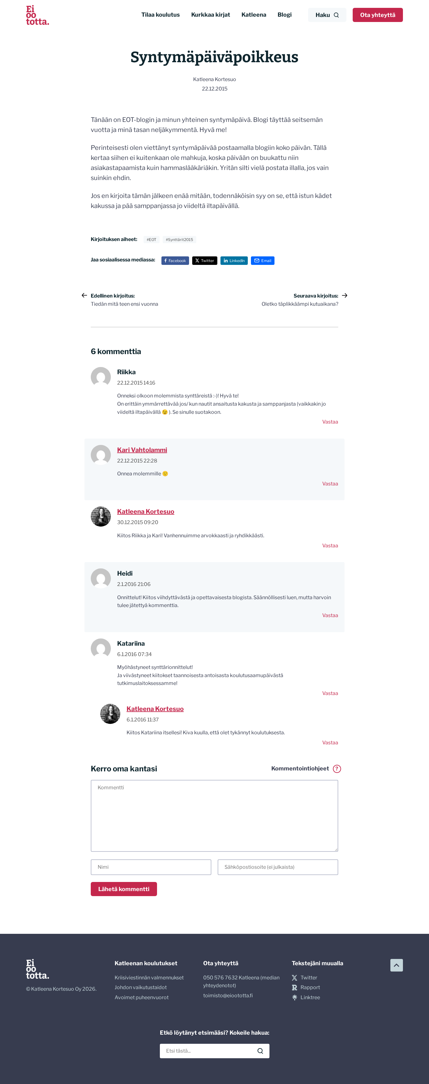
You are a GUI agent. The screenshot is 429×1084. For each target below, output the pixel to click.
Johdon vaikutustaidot (141, 987)
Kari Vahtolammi (142, 450)
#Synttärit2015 (179, 239)
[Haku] (260, 1051)
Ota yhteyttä (377, 15)
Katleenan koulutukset (146, 963)
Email (266, 260)
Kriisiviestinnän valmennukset (149, 978)
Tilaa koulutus (160, 14)
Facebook (177, 260)
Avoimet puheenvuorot (142, 997)
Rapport (310, 987)
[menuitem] (161, 15)
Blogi (285, 14)
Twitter (207, 260)
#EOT (151, 239)
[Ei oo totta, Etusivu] (37, 15)
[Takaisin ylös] (396, 965)
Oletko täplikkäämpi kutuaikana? (300, 300)
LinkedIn (237, 260)
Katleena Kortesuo (145, 511)
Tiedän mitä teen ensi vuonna (124, 300)
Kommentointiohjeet (304, 768)
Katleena (254, 14)
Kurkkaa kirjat (210, 14)
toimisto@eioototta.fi (228, 996)
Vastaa (330, 422)
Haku (323, 15)
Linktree (310, 997)
